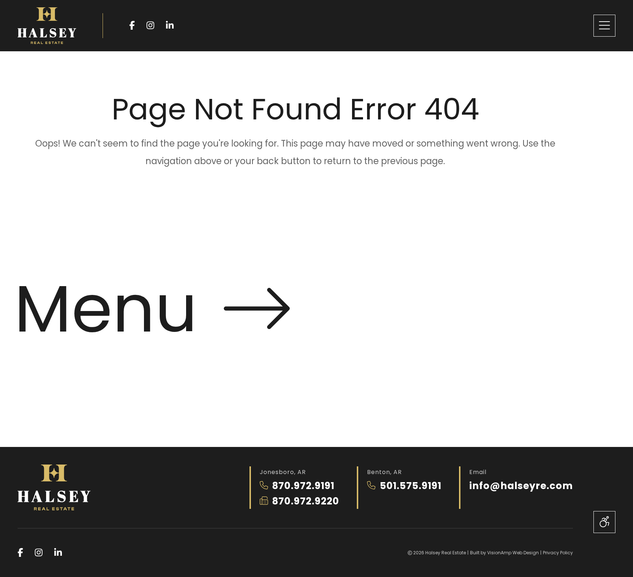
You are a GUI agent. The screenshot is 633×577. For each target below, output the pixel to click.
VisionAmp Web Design (513, 553)
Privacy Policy (558, 553)
